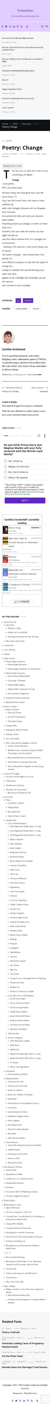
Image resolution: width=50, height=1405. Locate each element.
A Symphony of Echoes (19, 584)
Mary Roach (13, 577)
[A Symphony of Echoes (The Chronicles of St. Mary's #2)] (5, 590)
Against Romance (13, 1208)
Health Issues (9, 658)
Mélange (13, 939)
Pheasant (13, 944)
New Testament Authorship (19, 1295)
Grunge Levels (11, 725)
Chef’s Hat (14, 874)
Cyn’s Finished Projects (17, 823)
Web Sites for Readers (16, 1138)
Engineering (14, 887)
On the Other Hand (12, 1356)
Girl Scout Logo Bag (18, 900)
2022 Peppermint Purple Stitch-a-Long (25, 835)
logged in (18, 405)
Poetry (9, 141)
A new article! (8, 107)
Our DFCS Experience (16, 717)
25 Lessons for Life (15, 1081)
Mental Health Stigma (16, 685)
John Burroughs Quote (19, 918)
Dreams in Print (14, 1158)
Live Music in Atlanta (16, 803)
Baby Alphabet (16, 844)
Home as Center (10, 706)
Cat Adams (13, 531)
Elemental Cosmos (17, 883)
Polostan (12, 557)
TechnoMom (25, 10)
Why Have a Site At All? (15, 641)
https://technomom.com (17, 375)
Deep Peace (14, 1045)
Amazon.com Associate (17, 1086)
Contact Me (8, 645)
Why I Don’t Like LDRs (15, 1282)
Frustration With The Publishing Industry (22, 1192)
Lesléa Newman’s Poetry (17, 1112)
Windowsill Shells (17, 983)
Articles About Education (18, 746)
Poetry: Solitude (11, 1332)
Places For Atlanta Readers (18, 1129)
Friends (7, 654)
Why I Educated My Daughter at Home (21, 743)
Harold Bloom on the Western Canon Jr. (23, 1103)
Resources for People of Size (19, 793)
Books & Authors (15, 1090)
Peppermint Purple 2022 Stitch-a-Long (25, 1058)
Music (8, 800)
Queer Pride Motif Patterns (20, 1016)
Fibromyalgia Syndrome (15, 661)
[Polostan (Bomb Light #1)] (5, 562)
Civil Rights (6, 1362)
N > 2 (8, 1253)
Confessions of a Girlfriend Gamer (19, 1179)
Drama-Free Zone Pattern (20, 1003)
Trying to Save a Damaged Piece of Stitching (28, 978)
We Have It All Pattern (18, 1029)
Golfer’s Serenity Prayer (19, 904)
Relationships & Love (12, 1205)
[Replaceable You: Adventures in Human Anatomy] (5, 575)
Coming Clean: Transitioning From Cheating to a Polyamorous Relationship (25, 1218)
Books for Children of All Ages (20, 1094)
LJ (2, 141)
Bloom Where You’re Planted (21, 861)
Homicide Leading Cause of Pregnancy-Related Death (23, 1345)
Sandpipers (14, 948)
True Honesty (11, 1277)
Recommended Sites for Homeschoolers (24, 758)
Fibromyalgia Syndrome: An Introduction (24, 669)
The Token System (15, 721)
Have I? (5, 80)
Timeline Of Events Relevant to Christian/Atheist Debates (26, 1301)
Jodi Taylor (13, 588)
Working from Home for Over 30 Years (23, 637)
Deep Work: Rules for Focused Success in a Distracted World (23, 542)
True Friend (14, 974)
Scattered (40, 390)
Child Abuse (11, 781)
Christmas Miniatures (18, 878)
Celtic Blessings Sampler (20, 1041)
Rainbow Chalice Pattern (19, 1020)
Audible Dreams (14, 1150)
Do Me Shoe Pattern (18, 999)
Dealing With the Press (15, 1183)
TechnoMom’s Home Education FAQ (22, 762)
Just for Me (8, 797)
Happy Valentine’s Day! (12, 89)
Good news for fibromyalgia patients (18, 38)
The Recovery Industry (15, 785)
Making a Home (12, 734)
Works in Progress (15, 1038)
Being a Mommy (12, 710)
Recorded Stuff (14, 812)
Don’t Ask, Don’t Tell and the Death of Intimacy (24, 1237)
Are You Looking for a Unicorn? (18, 1212)
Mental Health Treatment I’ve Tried (21, 689)
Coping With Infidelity (14, 1224)
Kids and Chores (14, 712)
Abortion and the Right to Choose (19, 777)
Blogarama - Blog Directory (25, 1393)
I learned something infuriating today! (18, 70)
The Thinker (14, 965)
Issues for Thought (11, 774)
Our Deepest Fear (15, 1125)
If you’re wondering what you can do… (18, 98)
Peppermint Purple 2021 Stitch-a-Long (25, 1054)
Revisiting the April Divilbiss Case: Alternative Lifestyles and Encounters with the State (23, 1263)
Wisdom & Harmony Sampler (22, 991)
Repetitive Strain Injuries (15, 702)
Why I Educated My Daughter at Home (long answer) (25, 767)
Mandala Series (16, 931)
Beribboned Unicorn (18, 852)
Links (19, 1338)
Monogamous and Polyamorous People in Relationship (22, 1247)
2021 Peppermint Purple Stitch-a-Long (25, 831)
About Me (10, 625)
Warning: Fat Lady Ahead (16, 790)
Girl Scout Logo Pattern (19, 1007)
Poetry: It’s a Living (12, 390)
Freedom (13, 896)
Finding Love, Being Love (15, 1241)
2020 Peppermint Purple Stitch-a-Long (25, 826)
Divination (10, 1187)
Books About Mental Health (19, 676)
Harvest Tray (15, 909)
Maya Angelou (14, 1120)
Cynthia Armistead (9, 154)
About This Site (10, 622)
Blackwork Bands (17, 857)
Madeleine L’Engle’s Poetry (18, 1116)
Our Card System (12, 738)
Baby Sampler (15, 848)
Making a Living (14, 628)
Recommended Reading (15, 1257)
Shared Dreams (12, 1142)
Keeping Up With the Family (17, 730)
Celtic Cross (15, 870)
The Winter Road (14, 187)
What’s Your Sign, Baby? (19, 1067)
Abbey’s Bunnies (16, 839)
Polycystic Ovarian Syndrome (17, 698)
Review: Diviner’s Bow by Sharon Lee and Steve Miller (22, 60)
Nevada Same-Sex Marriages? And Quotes (24, 1367)
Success (13, 957)
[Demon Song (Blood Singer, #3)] (5, 533)
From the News (8, 1338)
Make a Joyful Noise (18, 926)
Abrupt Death (11, 1170)
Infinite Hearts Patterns (19, 1012)
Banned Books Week (14, 1174)
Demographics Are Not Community (20, 1232)
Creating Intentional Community (18, 1228)
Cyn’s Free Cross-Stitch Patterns (21, 996)
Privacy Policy (9, 1200)
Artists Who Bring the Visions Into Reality (24, 1145)
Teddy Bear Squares (18, 961)
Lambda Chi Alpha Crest (19, 922)
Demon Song (15, 528)
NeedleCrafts (11, 820)
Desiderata (12, 1099)
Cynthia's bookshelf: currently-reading (22, 521)
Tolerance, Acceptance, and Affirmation (21, 1273)
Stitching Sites (13, 1033)
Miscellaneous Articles (13, 1167)
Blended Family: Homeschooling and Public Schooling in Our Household (25, 752)
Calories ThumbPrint (18, 865)
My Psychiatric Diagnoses (18, 693)
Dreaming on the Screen (17, 1154)
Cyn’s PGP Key (9, 650)
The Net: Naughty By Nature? (17, 1196)
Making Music (13, 807)
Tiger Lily (13, 970)
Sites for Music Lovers (17, 816)
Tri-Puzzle (14, 1062)
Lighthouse (14, 1049)
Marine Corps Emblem (18, 935)
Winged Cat (14, 987)
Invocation (12, 1107)
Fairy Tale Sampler (17, 891)
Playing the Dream (15, 1163)
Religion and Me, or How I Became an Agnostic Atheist (24, 1290)
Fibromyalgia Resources (17, 664)
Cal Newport (8, 549)
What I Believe (9, 1286)
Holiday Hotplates (17, 913)
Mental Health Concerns (15, 673)
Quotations (10, 1071)
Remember (12, 1133)
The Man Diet (11, 1269)
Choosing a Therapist (16, 680)
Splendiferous (15, 952)
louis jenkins (21, 309)
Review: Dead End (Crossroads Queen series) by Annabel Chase (22, 48)
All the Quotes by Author (18, 1074)
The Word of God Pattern (20, 1025)
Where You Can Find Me (17, 632)
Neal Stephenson (15, 560)
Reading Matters (12, 1078)
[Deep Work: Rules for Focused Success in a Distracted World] (5, 544)
